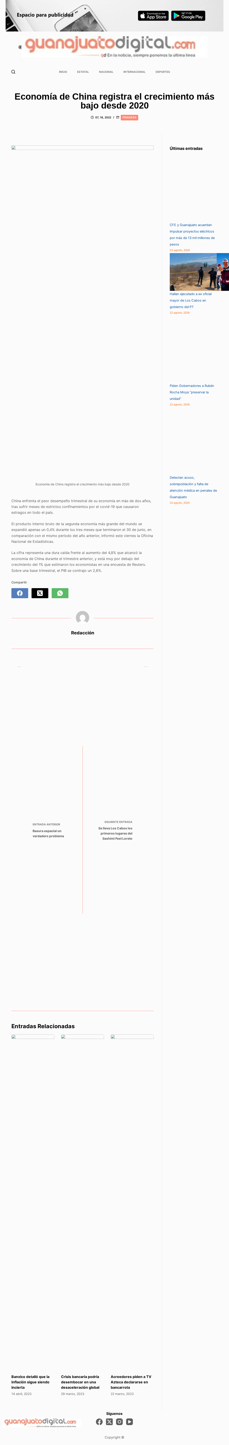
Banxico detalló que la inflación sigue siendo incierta (30, 1382)
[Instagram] (119, 1421)
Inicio (63, 71)
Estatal (83, 71)
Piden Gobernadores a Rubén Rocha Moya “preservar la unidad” (192, 392)
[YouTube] (129, 1421)
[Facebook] (19, 593)
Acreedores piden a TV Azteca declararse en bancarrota (131, 1382)
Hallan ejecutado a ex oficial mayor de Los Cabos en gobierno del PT (191, 300)
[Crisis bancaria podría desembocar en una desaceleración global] (82, 1201)
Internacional (134, 71)
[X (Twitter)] (40, 593)
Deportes (163, 71)
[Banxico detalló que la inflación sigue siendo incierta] (32, 1201)
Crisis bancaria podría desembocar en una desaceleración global (80, 1382)
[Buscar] (13, 72)
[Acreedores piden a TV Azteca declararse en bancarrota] (132, 1201)
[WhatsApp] (60, 593)
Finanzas (129, 117)
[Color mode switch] (20, 47)
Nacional (106, 71)
